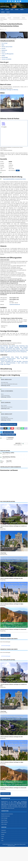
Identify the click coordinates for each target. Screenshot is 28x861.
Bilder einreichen (4, 822)
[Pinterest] (15, 1)
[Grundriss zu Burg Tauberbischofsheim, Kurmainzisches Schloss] (14, 179)
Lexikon (3, 12)
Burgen (7, 9)
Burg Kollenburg (4, 345)
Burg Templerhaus (21, 350)
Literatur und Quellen (6, 59)
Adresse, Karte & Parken (7, 46)
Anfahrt (3, 55)
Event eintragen (4, 818)
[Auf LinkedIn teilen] (8, 428)
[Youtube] (20, 1)
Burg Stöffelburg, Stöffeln (8, 452)
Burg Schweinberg (12, 350)
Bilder (3, 45)
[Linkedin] (18, 1)
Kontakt (2, 834)
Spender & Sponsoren (5, 816)
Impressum (3, 830)
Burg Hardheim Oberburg (12, 347)
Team (2, 838)
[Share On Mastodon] (25, 428)
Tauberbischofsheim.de (14, 304)
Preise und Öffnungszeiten (7, 53)
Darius (2, 29)
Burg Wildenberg (8, 351)
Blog (12, 9)
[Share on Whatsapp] (22, 428)
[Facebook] (8, 1)
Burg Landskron (16, 348)
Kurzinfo (3, 48)
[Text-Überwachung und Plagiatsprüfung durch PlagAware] (17, 845)
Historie (3, 52)
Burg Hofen (9, 461)
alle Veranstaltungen (5, 645)
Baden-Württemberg (11, 39)
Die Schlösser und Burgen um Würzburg (9, 89)
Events (8, 12)
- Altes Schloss (24, 348)
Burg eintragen (4, 820)
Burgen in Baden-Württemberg (8, 434)
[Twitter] (13, 1)
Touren (16, 9)
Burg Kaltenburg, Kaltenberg (9, 456)
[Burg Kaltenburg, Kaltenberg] (1, 457)
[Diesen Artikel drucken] (19, 428)
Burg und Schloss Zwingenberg (20, 351)
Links (2, 840)
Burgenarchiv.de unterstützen (7, 813)
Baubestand (4, 50)
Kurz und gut (4, 43)
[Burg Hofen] (3, 461)
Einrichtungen (5, 57)
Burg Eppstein (12, 345)
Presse (2, 836)
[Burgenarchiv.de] (14, 7)
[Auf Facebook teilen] (2, 428)
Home (2, 9)
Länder (9, 17)
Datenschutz (3, 832)
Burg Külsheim (9, 348)
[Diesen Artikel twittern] (5, 428)
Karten (21, 9)
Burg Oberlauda (3, 350)
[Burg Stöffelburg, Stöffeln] (1, 453)
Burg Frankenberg (20, 345)
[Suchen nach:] (14, 14)
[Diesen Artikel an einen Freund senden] (15, 428)
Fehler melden (4, 824)
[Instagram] (10, 1)
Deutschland (16, 17)
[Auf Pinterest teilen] (12, 428)
